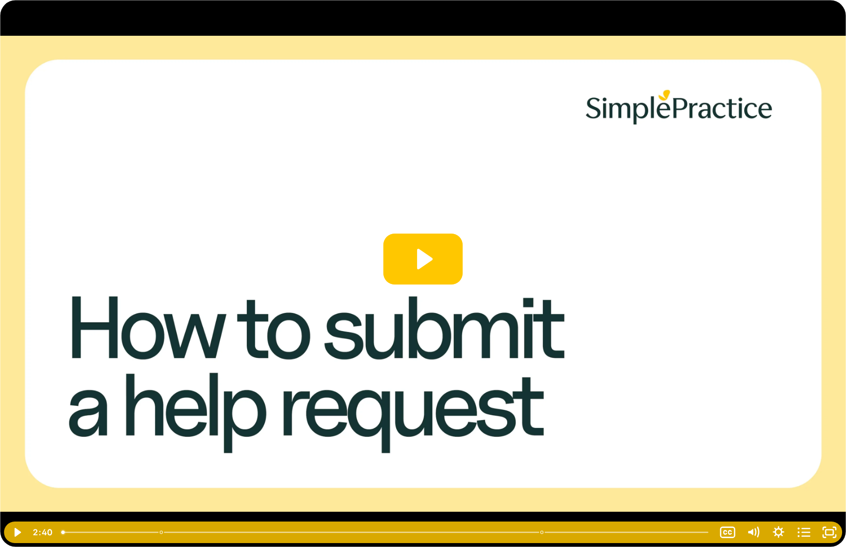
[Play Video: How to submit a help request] (423, 259)
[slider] (385, 532)
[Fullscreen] (829, 532)
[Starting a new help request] (161, 532)
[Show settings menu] (778, 532)
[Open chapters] (804, 532)
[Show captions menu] (727, 532)
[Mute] (753, 532)
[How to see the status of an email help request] (543, 532)
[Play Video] (16, 532)
